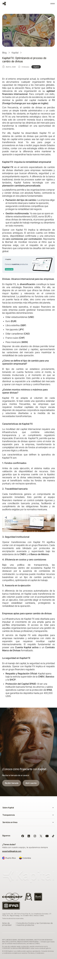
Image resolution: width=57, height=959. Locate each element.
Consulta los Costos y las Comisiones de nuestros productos (34, 924)
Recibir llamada (11, 783)
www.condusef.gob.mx (43, 948)
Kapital (15, 52)
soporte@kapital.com (11, 851)
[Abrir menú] (52, 3)
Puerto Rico (11, 858)
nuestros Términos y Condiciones (32, 953)
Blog (4, 52)
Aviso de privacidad (6, 924)
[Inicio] (4, 4)
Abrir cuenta (30, 783)
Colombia (26, 858)
